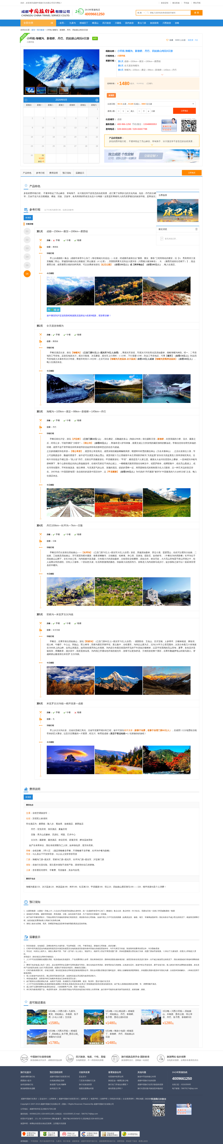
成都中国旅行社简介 (29, 1099)
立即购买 (191, 173)
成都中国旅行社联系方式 (60, 1077)
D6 (27, 274)
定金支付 (82, 1077)
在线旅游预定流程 (57, 1081)
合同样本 (52, 1099)
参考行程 (40, 173)
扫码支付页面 (115, 1099)
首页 (33, 30)
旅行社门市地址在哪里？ (118, 1084)
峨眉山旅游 (143, 1141)
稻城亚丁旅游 (131, 1141)
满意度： (193, 40)
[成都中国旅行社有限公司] (46, 12)
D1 (27, 231)
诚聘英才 (84, 1099)
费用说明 (53, 173)
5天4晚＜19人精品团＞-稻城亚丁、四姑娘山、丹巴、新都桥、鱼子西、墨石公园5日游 (120, 1014)
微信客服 (176, 3)
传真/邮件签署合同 (115, 1077)
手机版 (186, 3)
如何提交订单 (55, 1088)
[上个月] (26, 100)
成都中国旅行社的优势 (147, 1081)
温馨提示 (80, 173)
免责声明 (94, 1099)
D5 (27, 265)
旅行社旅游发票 (85, 1084)
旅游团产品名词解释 (58, 1084)
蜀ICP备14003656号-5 (72, 1119)
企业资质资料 (128, 1099)
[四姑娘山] (61, 51)
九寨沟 (58, 1141)
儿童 (153, 111)
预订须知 (67, 173)
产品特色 (27, 173)
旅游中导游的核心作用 (147, 1077)
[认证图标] (29, 1134)
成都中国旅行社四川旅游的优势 (150, 1084)
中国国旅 (34, 1141)
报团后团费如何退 (86, 1088)
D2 (27, 240)
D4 (27, 257)
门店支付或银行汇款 (87, 1081)
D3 (27, 248)
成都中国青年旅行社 (89, 1141)
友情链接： (25, 1141)
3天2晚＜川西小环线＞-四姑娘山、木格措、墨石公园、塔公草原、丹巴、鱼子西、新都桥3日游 (177, 1014)
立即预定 (184, 111)
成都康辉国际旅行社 (107, 1141)
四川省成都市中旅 (47, 1141)
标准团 (28, 218)
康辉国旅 (120, 1141)
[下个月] (97, 100)
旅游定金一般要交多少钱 (118, 1081)
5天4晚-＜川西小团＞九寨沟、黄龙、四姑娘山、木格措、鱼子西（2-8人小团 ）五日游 (63, 1014)
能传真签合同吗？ (115, 1088)
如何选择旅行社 (26, 1084)
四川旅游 (40, 30)
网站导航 (197, 3)
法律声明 (103, 1099)
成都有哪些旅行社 (27, 1077)
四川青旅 (66, 1141)
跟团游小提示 (25, 1081)
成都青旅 (75, 1141)
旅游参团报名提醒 (27, 1088)
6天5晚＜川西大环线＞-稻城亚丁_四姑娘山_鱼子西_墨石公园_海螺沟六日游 (64, 1034)
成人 (132, 111)
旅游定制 (164, 3)
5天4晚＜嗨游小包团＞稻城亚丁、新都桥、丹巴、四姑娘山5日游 (120, 1034)
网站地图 (139, 1099)
